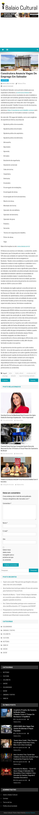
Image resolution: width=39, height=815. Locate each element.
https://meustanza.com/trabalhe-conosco (20, 110)
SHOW (5, 652)
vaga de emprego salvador (27, 376)
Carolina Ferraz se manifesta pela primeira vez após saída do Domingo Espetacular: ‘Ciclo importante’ (18, 416)
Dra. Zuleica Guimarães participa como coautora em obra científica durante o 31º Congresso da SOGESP (19, 605)
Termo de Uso (7, 802)
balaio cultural (19, 373)
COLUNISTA (6, 634)
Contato (5, 798)
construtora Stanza (22, 92)
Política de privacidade (10, 806)
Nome (5, 523)
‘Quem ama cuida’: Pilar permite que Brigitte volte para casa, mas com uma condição (20, 583)
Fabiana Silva (21, 83)
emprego (5, 376)
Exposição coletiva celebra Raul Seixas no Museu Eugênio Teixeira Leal (34, 380)
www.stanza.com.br (23, 246)
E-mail (5, 531)
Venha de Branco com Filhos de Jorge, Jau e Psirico (6, 380)
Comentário (7, 503)
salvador (13, 376)
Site (4, 539)
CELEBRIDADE (7, 626)
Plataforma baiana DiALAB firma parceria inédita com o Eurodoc (19, 481)
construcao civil (31, 373)
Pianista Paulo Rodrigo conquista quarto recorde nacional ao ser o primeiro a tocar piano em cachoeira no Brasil (19, 449)
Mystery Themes (30, 812)
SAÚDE (5, 649)
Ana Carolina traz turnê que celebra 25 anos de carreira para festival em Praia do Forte (20, 589)
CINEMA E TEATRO (9, 630)
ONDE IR (5, 645)
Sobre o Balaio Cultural (10, 795)
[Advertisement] (19, 33)
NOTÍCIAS (5, 80)
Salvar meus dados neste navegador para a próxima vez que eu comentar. (8, 555)
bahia (10, 373)
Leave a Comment (8, 86)
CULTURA (6, 638)
